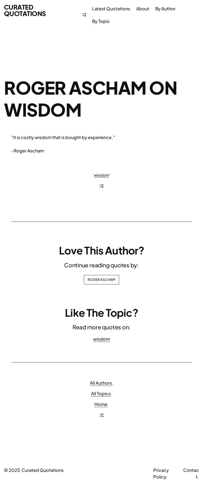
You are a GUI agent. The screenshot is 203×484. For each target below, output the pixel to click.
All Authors (101, 383)
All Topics (101, 393)
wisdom (101, 175)
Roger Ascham (102, 279)
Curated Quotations (25, 10)
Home (100, 404)
